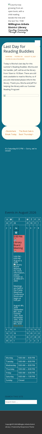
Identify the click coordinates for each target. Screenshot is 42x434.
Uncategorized (18, 59)
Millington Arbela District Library (18, 26)
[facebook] (20, 415)
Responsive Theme (27, 427)
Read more (18, 326)
